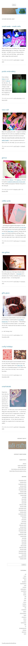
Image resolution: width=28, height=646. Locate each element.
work (25, 634)
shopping (24, 617)
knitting (18, 335)
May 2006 (24, 542)
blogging (16, 189)
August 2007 (23, 515)
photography (23, 613)
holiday (24, 604)
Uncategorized (22, 628)
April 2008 (24, 502)
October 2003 (23, 558)
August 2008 (23, 495)
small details (6, 386)
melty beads (5, 140)
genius (4, 158)
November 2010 (22, 480)
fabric (17, 281)
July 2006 (24, 538)
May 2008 (24, 501)
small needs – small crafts (11, 26)
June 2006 (24, 540)
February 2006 (22, 547)
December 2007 (22, 508)
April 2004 (24, 555)
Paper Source (11, 231)
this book (19, 273)
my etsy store (23, 227)
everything (23, 591)
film (25, 598)
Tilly (25, 624)
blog (25, 579)
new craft (5, 110)
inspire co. (19, 179)
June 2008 (24, 499)
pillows (24, 463)
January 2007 (23, 527)
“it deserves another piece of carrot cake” (16, 181)
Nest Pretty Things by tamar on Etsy (17, 471)
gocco (3, 233)
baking (24, 578)
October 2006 (23, 532)
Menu (14, 4)
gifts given (6, 293)
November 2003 (22, 556)
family (17, 60)
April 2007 (24, 521)
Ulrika (3, 79)
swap (25, 620)
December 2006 (22, 529)
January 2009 (23, 486)
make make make (22, 465)
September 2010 (22, 484)
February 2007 (22, 525)
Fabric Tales (20, 365)
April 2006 (24, 543)
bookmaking (23, 583)
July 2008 (24, 497)
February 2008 (22, 504)
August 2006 (23, 536)
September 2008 (22, 493)
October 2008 (23, 491)
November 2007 (22, 510)
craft (15, 60)
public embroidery (8, 71)
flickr (25, 600)
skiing (24, 619)
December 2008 (22, 487)
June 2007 (24, 519)
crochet (24, 587)
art (25, 574)
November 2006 (22, 530)
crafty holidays (7, 347)
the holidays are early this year (18, 469)
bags (25, 576)
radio (25, 615)
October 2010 (23, 482)
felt (17, 427)
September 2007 (22, 514)
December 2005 (22, 551)
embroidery (19, 98)
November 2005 (22, 553)
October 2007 (23, 512)
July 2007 (24, 517)
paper (24, 611)
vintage (24, 630)
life (25, 607)
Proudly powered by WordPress (9, 643)
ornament (23, 609)
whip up (8, 81)
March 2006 (23, 545)
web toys (24, 632)
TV (25, 626)
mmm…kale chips (22, 467)
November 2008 (22, 489)
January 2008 (23, 506)
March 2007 (23, 523)
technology (23, 622)
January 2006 (23, 549)
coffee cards (6, 201)
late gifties (6, 252)
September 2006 (22, 534)
